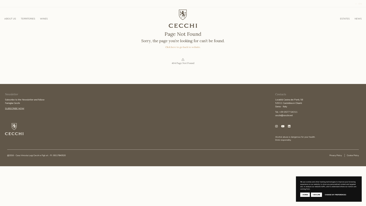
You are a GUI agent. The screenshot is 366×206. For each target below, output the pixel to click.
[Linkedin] (289, 126)
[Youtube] (283, 126)
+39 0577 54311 (288, 112)
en (360, 3)
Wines (44, 18)
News (358, 18)
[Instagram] (276, 126)
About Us (10, 18)
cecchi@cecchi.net (284, 115)
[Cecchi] (183, 19)
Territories (28, 18)
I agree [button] (305, 195)
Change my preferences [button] (335, 195)
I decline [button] (316, 195)
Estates (345, 18)
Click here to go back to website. (183, 47)
